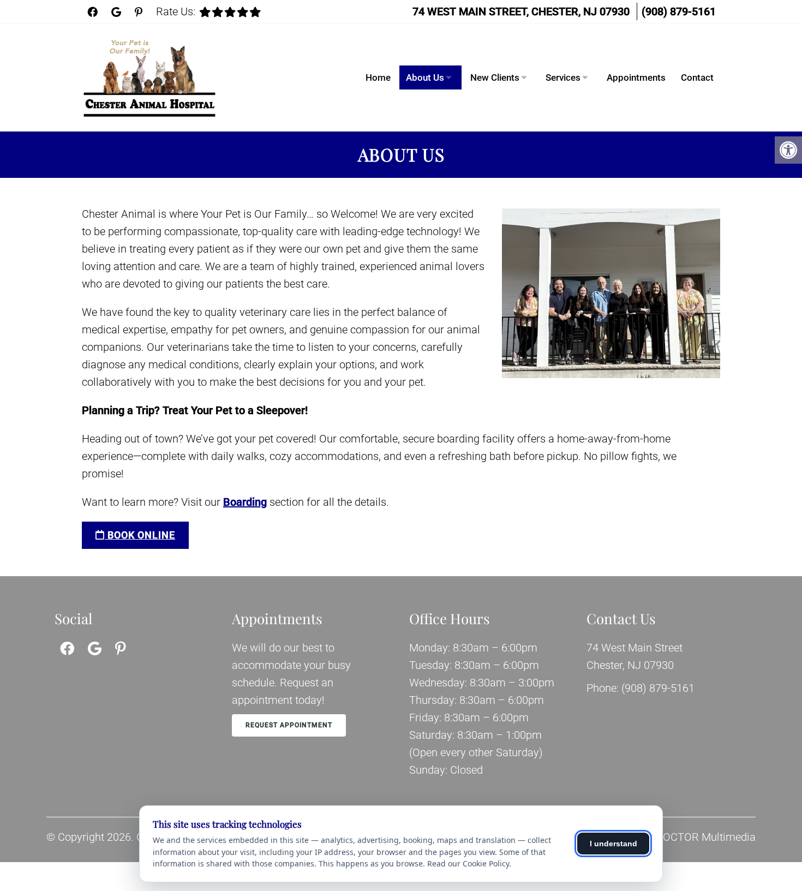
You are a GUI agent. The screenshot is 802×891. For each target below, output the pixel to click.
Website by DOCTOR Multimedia (678, 837)
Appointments (636, 77)
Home (378, 77)
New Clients (494, 77)
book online (140, 535)
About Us (425, 77)
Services (563, 77)
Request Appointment (289, 725)
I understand (613, 843)
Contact (697, 77)
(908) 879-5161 (679, 11)
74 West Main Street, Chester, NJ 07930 (521, 11)
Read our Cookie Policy (468, 863)
